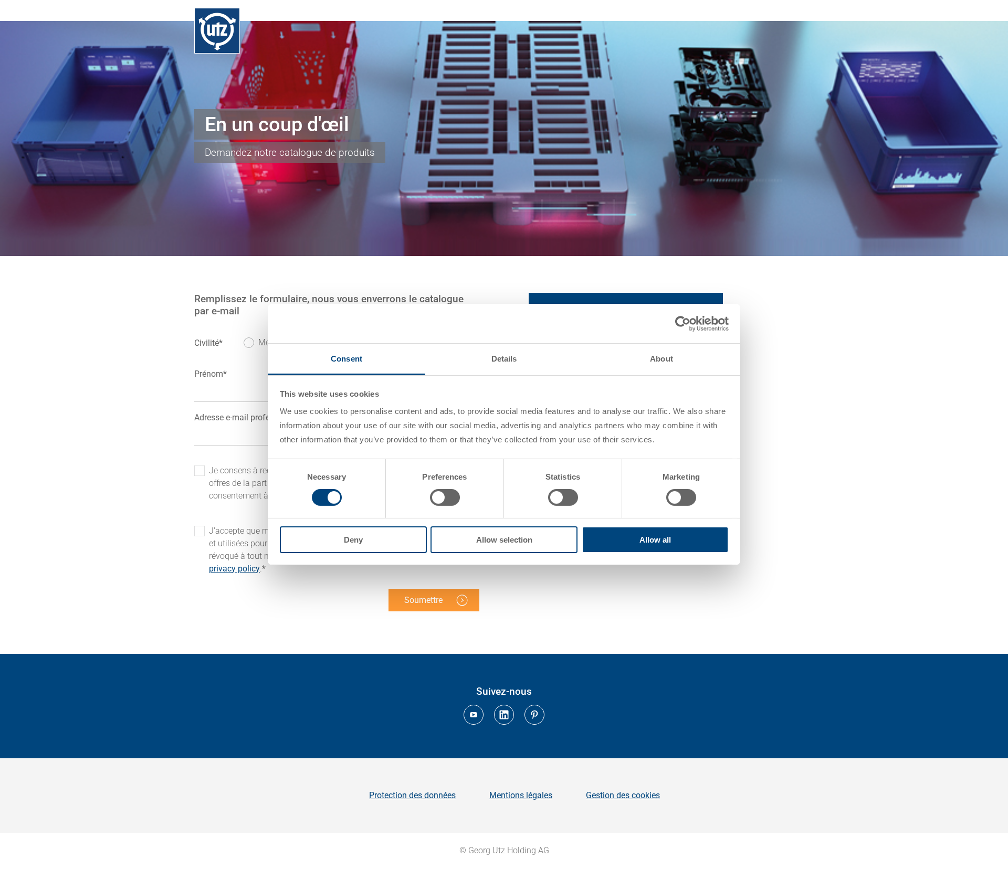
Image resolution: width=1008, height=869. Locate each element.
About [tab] (661, 358)
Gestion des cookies (623, 795)
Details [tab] (504, 358)
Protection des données (412, 795)
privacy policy (234, 569)
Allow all (655, 539)
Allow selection (504, 539)
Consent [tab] (346, 358)
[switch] (445, 497)
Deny (353, 539)
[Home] (217, 31)
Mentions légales (520, 795)
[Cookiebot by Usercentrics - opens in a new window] (683, 323)
